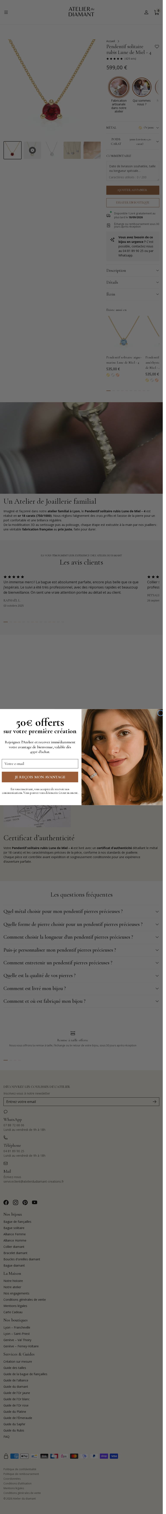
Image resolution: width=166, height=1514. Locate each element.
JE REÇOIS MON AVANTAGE (40, 776)
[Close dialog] (160, 713)
